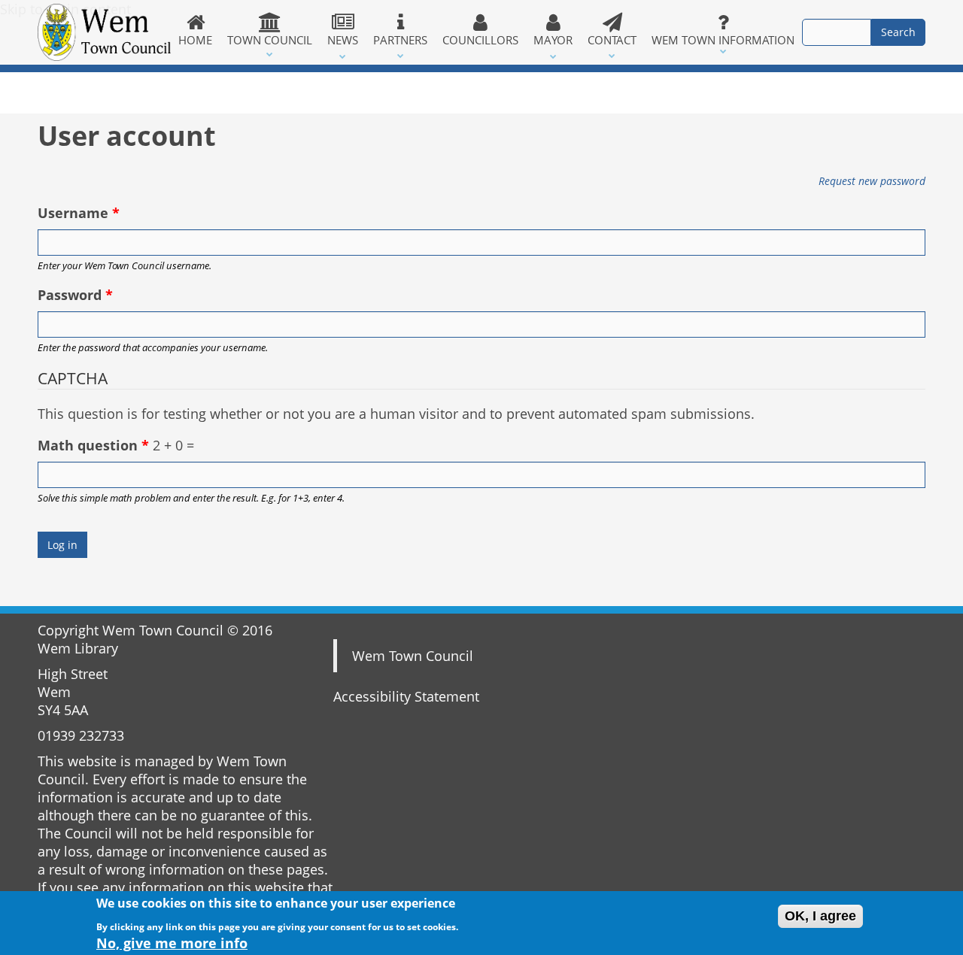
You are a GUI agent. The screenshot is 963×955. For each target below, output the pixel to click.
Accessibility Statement (406, 696)
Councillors (480, 39)
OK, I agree (820, 915)
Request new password (872, 181)
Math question (93, 445)
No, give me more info (172, 942)
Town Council (269, 39)
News (342, 39)
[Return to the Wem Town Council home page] (104, 32)
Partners (400, 39)
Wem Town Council (412, 656)
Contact (612, 39)
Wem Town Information (723, 39)
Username (79, 213)
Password (75, 295)
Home (195, 39)
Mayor (553, 39)
